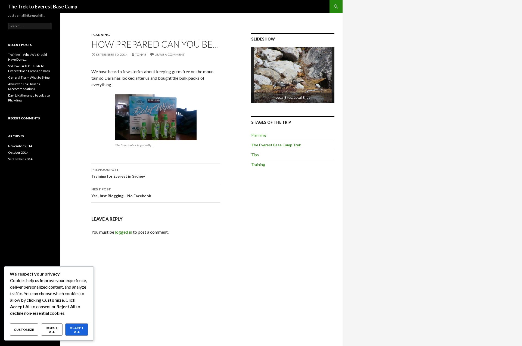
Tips (255, 154)
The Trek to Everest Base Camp (42, 7)
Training (258, 164)
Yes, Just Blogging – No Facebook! (122, 192)
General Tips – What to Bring (28, 77)
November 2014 (20, 146)
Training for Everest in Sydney (118, 173)
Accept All (77, 330)
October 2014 (18, 152)
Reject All (52, 330)
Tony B (141, 54)
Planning (100, 35)
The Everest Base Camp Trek (276, 145)
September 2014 (20, 159)
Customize (24, 330)
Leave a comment (170, 54)
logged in (123, 231)
